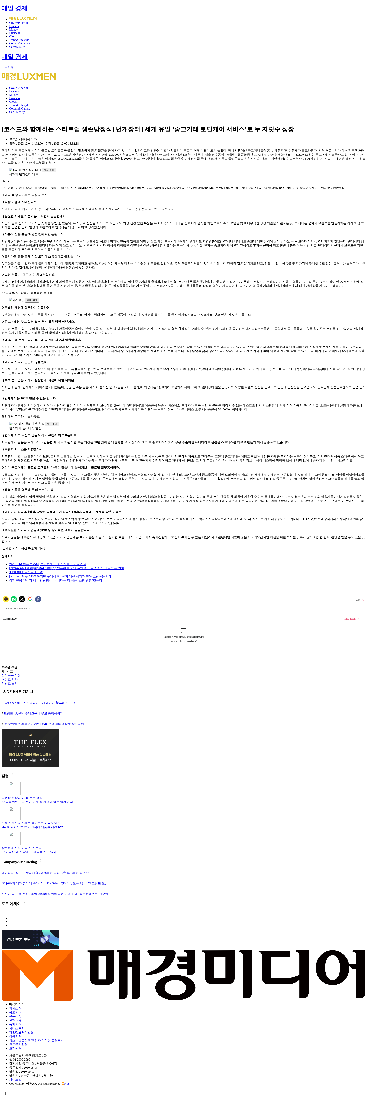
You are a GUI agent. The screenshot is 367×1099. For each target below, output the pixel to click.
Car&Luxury (17, 46)
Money (13, 29)
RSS (67, 1083)
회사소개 (15, 1008)
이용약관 (15, 1036)
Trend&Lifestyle (19, 39)
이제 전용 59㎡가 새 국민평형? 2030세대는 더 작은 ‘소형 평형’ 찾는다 (55, 580)
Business (14, 33)
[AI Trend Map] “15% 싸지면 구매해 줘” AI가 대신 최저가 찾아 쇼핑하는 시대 (60, 576)
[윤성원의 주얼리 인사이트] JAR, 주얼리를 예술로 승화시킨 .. (45, 723)
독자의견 (15, 1024)
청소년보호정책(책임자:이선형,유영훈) (35, 1040)
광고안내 (15, 1012)
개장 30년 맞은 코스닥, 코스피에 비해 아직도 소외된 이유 (47, 564)
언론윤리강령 (18, 1044)
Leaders (14, 26)
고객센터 (15, 1048)
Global (13, 36)
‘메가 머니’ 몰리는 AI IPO (26, 572)
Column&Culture (19, 43)
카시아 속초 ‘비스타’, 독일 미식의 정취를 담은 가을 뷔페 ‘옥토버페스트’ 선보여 (55, 893)
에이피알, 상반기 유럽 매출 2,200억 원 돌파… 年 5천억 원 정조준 (45, 872)
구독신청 (8, 67)
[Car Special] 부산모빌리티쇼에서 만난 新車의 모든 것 (40, 702)
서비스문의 (16, 1028)
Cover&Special (18, 22)
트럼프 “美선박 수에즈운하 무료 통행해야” (33, 713)
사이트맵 (15, 1079)
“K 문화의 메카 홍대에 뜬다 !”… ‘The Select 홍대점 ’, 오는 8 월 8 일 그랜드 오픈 (55, 883)
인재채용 (15, 1020)
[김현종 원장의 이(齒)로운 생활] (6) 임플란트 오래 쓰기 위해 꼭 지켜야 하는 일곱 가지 (66, 568)
